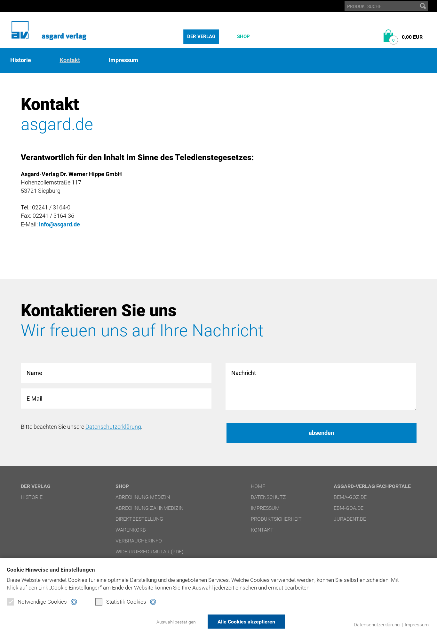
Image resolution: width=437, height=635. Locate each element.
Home (258, 486)
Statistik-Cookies (126, 601)
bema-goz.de (350, 497)
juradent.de (350, 519)
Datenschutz (268, 497)
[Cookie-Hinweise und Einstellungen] (73, 602)
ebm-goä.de (348, 508)
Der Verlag (201, 36)
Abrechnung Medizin (142, 497)
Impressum (417, 625)
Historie (20, 60)
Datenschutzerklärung (377, 625)
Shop (243, 36)
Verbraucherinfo (138, 541)
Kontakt (70, 60)
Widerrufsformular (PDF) (149, 552)
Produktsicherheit (276, 519)
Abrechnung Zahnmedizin (149, 508)
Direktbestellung (139, 519)
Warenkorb (130, 530)
